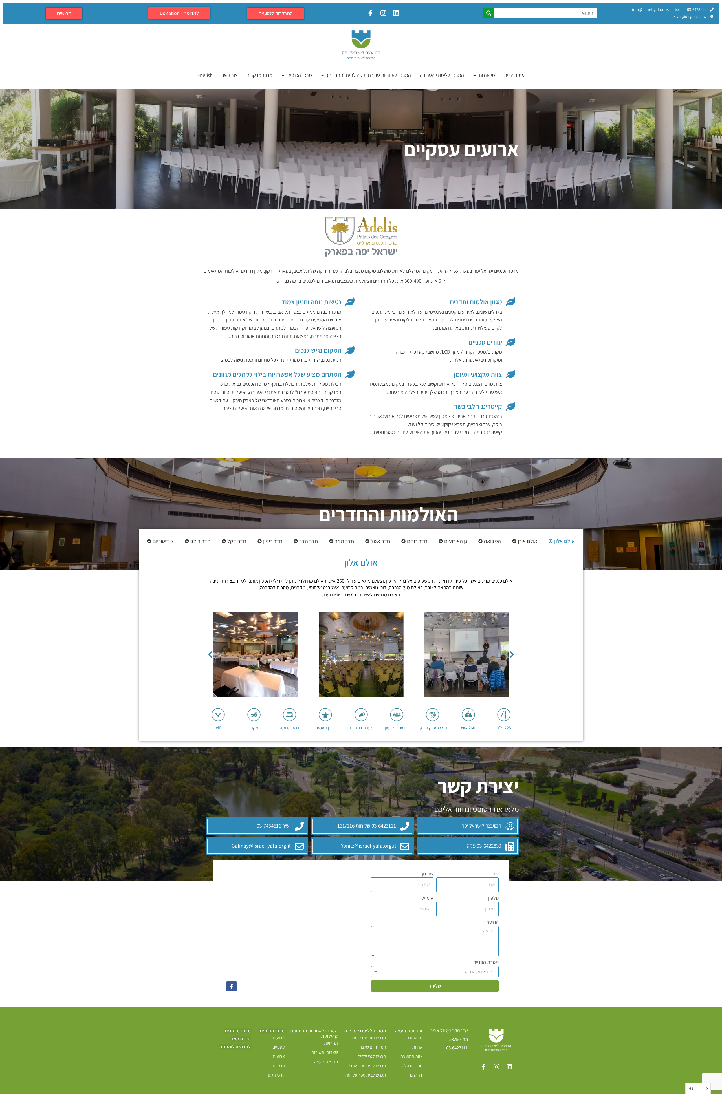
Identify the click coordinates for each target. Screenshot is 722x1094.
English (205, 75)
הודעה (492, 922)
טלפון (493, 898)
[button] (210, 654)
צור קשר (229, 75)
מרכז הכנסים (299, 75)
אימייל (427, 898)
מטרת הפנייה (486, 962)
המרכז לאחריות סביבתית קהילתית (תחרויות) (369, 75)
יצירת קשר (241, 1039)
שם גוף (426, 873)
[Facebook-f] (231, 986)
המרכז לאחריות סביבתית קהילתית (314, 1033)
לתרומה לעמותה (235, 1046)
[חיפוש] (488, 13)
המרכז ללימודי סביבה (365, 1031)
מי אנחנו (487, 75)
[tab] (562, 541)
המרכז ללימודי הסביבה (442, 75)
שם (495, 873)
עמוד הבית (514, 75)
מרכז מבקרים (259, 75)
